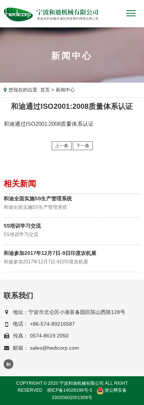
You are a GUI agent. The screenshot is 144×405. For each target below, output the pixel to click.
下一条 (82, 145)
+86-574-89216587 (52, 324)
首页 (45, 90)
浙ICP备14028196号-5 (69, 390)
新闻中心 (65, 90)
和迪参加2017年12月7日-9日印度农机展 (50, 253)
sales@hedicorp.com (54, 348)
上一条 (61, 145)
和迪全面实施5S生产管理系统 (38, 198)
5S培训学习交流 (22, 226)
